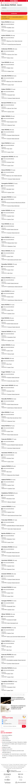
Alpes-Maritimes (15, 205)
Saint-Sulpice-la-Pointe (13, 259)
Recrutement (14, 765)
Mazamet (10, 125)
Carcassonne (10, 619)
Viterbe (9, 296)
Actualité (5, 720)
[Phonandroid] (20, 782)
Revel (8, 434)
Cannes (9, 205)
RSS (10, 765)
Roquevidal (9, 606)
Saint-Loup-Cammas (12, 636)
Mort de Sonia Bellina (7, 735)
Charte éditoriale (16, 764)
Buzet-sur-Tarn (10, 41)
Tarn (13, 27)
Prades (8, 68)
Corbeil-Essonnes (12, 44)
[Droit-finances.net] (20, 777)
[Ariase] (7, 782)
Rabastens (10, 246)
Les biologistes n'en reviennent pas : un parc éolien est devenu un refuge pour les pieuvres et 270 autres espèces (14, 755)
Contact (25, 764)
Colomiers (9, 448)
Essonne (18, 44)
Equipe (11, 764)
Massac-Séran (11, 242)
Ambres (9, 162)
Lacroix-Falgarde (11, 444)
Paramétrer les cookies (8, 767)
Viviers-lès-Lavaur (11, 380)
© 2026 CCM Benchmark (17, 768)
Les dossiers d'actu (7, 723)
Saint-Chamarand (11, 623)
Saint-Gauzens (10, 121)
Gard (12, 354)
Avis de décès (6, 3)
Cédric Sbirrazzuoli (6, 740)
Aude (15, 619)
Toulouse (10, 98)
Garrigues (9, 391)
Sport (4, 722)
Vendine (9, 377)
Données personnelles (21, 765)
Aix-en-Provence (11, 202)
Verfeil (8, 229)
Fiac (8, 148)
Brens (8, 57)
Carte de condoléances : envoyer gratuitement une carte (18, 699)
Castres (9, 111)
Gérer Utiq (15, 767)
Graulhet (9, 216)
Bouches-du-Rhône (20, 202)
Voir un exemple (22, 720)
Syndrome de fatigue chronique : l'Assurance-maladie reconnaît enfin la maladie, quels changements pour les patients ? (14, 744)
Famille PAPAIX (14, 3)
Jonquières (10, 337)
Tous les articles (5, 765)
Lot (17, 623)
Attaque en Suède (6, 747)
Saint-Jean (10, 528)
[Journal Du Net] (7, 777)
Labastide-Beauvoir (11, 525)
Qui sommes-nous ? (5, 764)
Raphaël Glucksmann (7, 749)
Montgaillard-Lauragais (12, 660)
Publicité (21, 764)
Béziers (9, 502)
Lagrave (9, 30)
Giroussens (10, 687)
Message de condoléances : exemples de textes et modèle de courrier (18, 707)
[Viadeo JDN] (20, 780)
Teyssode (9, 94)
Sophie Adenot (5, 738)
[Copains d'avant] (7, 780)
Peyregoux (9, 498)
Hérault (17, 475)
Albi (9, 273)
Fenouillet (9, 552)
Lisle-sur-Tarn (11, 54)
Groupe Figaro (9, 768)
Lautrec (9, 485)
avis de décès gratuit (17, 17)
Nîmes (9, 354)
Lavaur (9, 84)
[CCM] (20, 774)
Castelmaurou (11, 286)
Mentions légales (21, 767)
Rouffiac (9, 27)
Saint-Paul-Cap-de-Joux (12, 417)
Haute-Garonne (18, 41)
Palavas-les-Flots (11, 475)
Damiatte (9, 189)
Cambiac (9, 663)
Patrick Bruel (5, 737)
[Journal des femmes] (7, 774)
